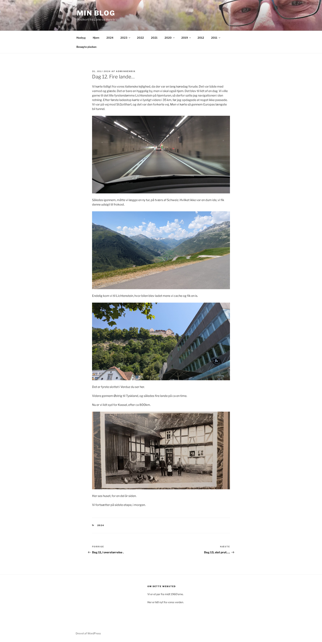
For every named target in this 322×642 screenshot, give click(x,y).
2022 (140, 37)
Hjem (96, 37)
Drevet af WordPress (88, 633)
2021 (154, 37)
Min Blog (96, 13)
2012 (201, 37)
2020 (168, 37)
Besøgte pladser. (86, 46)
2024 (109, 37)
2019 (184, 37)
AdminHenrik (125, 71)
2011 (214, 37)
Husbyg (81, 37)
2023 (123, 37)
